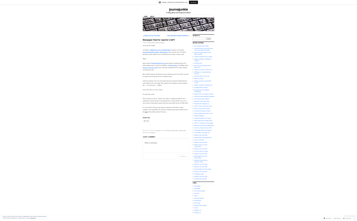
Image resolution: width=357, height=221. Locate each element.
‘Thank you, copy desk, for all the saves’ (203, 69)
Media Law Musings (198, 78)
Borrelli (169, 130)
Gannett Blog (197, 188)
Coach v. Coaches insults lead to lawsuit (203, 106)
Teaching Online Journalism (200, 205)
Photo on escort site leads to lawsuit (202, 108)
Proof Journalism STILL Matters (201, 46)
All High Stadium (172, 65)
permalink (152, 132)
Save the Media (197, 200)
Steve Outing (197, 203)
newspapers (158, 130)
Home (146, 16)
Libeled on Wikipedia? (199, 115)
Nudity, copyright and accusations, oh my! (203, 113)
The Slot (196, 207)
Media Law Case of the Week (151, 35)
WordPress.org (197, 212)
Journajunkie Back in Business (201, 87)
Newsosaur (196, 193)
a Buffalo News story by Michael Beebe (160, 50)
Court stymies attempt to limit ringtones (203, 130)
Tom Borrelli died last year (158, 63)
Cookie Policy (33, 218)
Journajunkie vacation (199, 174)
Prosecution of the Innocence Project (202, 111)
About (152, 16)
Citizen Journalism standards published (178, 35)
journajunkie (178, 9)
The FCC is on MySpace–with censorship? (203, 123)
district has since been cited (150, 67)
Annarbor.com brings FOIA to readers (202, 118)
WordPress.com (197, 210)
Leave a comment (159, 42)
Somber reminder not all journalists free (203, 137)
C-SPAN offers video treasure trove (202, 132)
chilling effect (182, 130)
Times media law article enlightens (201, 98)
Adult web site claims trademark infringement (204, 96)
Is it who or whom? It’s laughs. (201, 151)
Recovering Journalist (199, 198)
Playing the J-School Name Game (201, 101)
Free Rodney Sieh (198, 63)
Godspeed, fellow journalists (200, 178)
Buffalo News (175, 130)
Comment (183, 156)
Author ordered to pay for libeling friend (203, 120)
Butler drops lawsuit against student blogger (204, 125)
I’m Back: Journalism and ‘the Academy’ (203, 56)
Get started (193, 2)
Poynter (196, 195)
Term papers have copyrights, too (201, 103)
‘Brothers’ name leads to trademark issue (203, 85)
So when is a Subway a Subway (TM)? (203, 127)
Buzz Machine (197, 186)
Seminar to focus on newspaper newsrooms (204, 94)
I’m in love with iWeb (199, 140)
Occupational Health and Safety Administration (155, 52)
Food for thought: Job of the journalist (202, 169)
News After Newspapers (199, 191)
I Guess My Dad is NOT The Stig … (202, 76)
